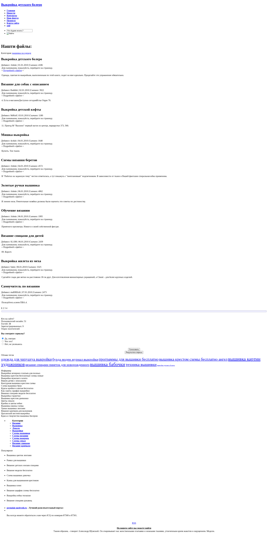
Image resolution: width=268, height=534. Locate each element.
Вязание (16, 423)
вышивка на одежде (21, 53)
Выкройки (17, 431)
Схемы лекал (19, 441)
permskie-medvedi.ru (17, 508)
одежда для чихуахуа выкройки (26, 359)
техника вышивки (141, 364)
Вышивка (17, 426)
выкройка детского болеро (166, 365)
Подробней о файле (12, 70)
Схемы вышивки (21, 433)
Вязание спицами (21, 443)
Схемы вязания (20, 436)
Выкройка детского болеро (21, 4)
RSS (134, 523)
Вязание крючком (21, 446)
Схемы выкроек (20, 438)
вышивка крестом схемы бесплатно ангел (193, 359)
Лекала (16, 428)
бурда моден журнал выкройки (75, 359)
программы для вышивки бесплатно (129, 359)
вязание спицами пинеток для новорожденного (57, 365)
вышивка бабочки (107, 364)
